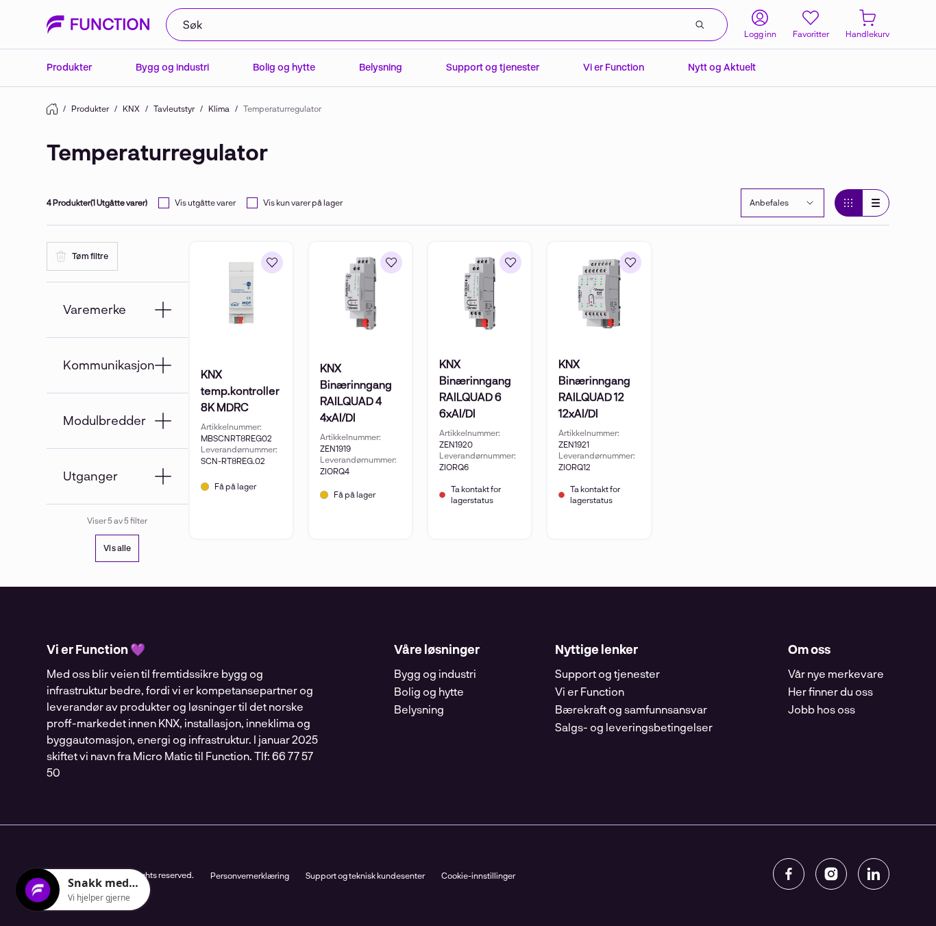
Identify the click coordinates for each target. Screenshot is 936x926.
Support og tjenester (492, 67)
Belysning (380, 67)
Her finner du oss (830, 691)
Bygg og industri (172, 67)
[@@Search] (700, 25)
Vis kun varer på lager (303, 202)
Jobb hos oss (821, 709)
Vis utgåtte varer (205, 202)
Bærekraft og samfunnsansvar (631, 709)
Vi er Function (613, 67)
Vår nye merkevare (836, 673)
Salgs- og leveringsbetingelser (634, 726)
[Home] (52, 108)
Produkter (69, 67)
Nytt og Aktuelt (722, 67)
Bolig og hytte (284, 67)
